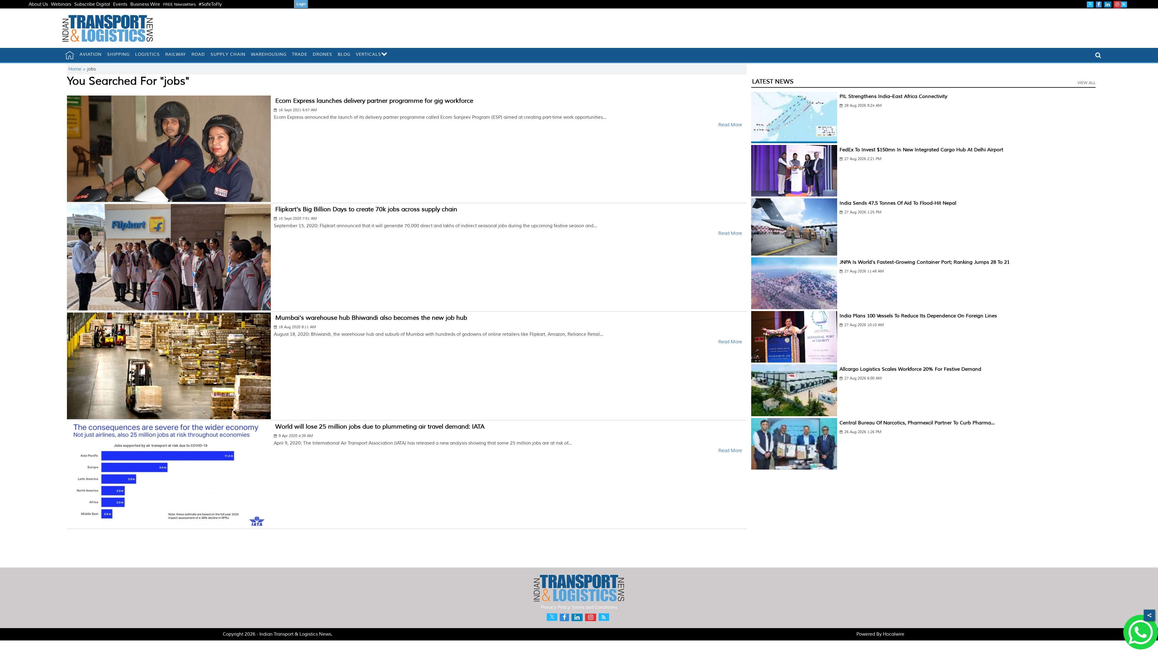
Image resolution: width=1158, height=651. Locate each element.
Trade (299, 54)
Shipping (118, 54)
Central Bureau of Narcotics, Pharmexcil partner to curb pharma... (917, 423)
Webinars (61, 4)
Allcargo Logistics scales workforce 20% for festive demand (910, 369)
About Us (38, 4)
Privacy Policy (555, 607)
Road (198, 54)
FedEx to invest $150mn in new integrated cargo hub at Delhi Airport (921, 150)
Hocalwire (893, 634)
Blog (344, 54)
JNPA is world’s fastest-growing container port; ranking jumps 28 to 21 (925, 262)
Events (120, 4)
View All (1086, 82)
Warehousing (268, 54)
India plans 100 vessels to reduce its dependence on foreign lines (918, 316)
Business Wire (145, 4)
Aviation (91, 54)
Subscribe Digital (92, 4)
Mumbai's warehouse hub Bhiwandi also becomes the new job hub (371, 318)
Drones (322, 54)
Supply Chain (227, 54)
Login (301, 4)
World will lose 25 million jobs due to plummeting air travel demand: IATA (380, 426)
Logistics (147, 54)
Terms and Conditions (594, 607)
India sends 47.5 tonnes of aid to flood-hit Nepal (898, 203)
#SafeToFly (210, 4)
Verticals (368, 54)
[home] (69, 55)
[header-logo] (107, 28)
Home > (77, 69)
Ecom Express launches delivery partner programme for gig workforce (374, 101)
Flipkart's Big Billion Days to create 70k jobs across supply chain (366, 209)
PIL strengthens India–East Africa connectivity (893, 96)
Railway (175, 54)
